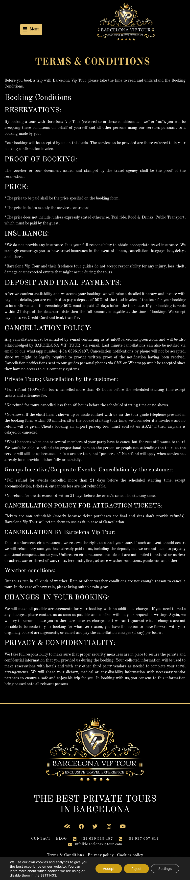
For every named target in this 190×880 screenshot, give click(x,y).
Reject (136, 868)
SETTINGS (48, 875)
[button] (31, 29)
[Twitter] (95, 826)
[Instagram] (109, 826)
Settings (165, 868)
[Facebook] (81, 826)
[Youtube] (122, 826)
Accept (109, 868)
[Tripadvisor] (67, 826)
